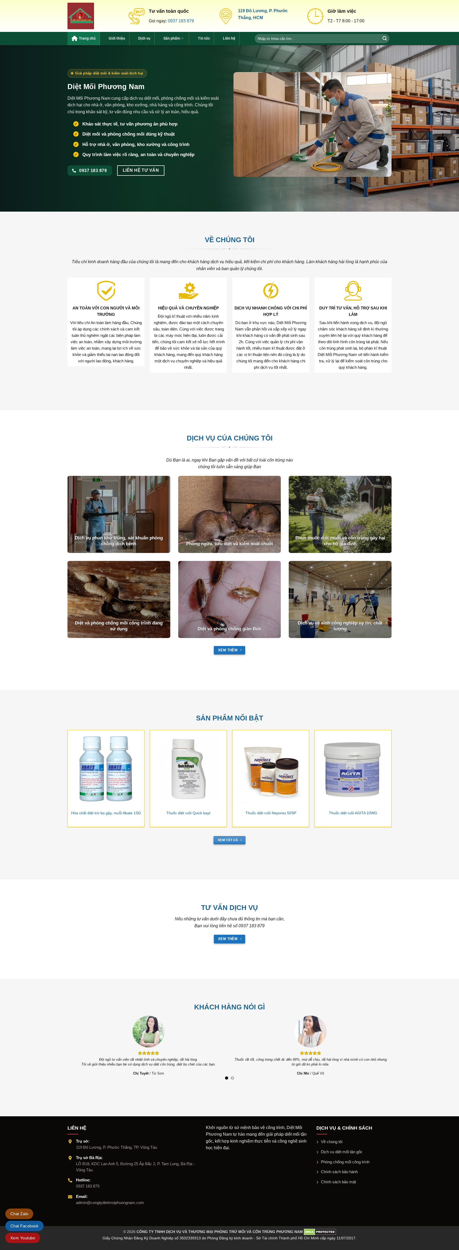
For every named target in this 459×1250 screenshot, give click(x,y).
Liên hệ (229, 38)
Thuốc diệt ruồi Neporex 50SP (270, 813)
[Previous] (62, 764)
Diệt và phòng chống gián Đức (230, 628)
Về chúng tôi (331, 1141)
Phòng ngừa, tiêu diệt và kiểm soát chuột (229, 543)
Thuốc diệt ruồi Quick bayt (188, 813)
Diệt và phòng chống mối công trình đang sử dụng (119, 625)
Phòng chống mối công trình (345, 1162)
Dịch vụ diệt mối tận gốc (342, 1152)
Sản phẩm (171, 38)
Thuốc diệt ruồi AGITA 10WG (353, 813)
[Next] (397, 764)
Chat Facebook (24, 1226)
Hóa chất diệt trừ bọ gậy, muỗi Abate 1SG (106, 813)
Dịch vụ (144, 38)
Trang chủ (87, 38)
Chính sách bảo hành (339, 1171)
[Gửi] (385, 38)
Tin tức (204, 38)
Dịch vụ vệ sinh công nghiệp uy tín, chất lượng (340, 625)
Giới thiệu (117, 38)
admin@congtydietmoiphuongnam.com (110, 1202)
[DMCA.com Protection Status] (319, 1232)
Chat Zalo (19, 1213)
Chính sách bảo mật (338, 1182)
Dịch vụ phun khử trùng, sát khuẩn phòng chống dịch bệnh (119, 540)
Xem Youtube (22, 1238)
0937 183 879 (181, 21)
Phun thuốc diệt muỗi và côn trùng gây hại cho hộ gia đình (340, 540)
